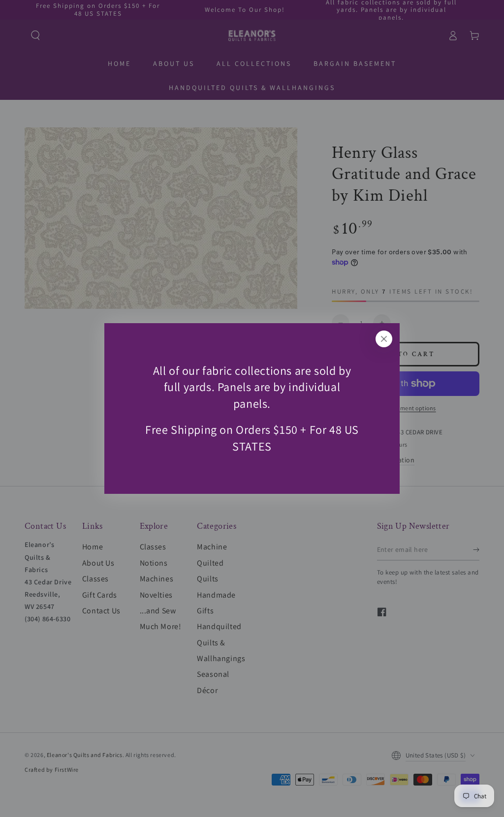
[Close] (384, 339)
